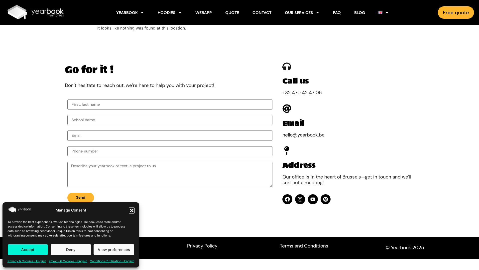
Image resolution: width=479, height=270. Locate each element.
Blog (359, 12)
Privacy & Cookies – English (26, 261)
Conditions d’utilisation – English (112, 261)
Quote (232, 12)
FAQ (337, 12)
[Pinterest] (326, 199)
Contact (261, 12)
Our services (299, 12)
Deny (71, 249)
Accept (27, 249)
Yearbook (127, 12)
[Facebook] (287, 199)
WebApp (203, 12)
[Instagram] (300, 199)
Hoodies (166, 12)
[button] (131, 210)
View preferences (114, 249)
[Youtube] (313, 199)
